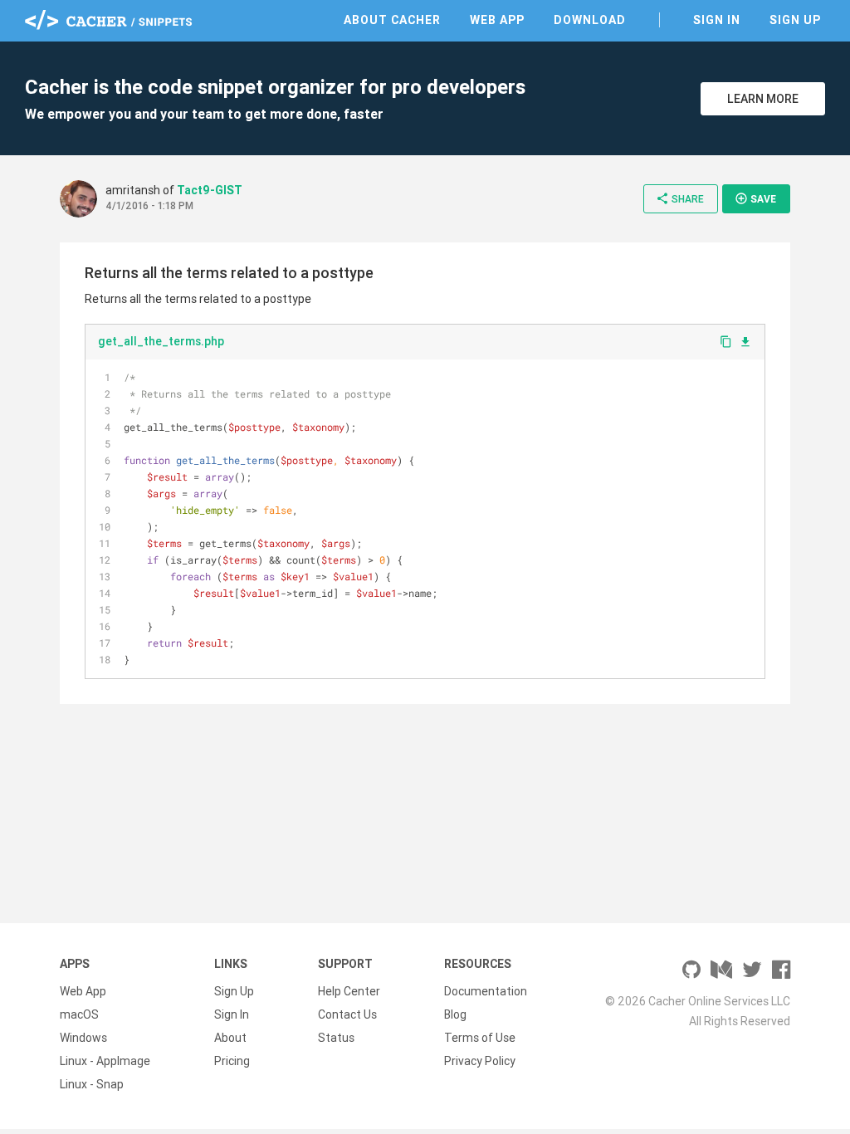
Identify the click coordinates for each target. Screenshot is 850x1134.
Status (336, 1037)
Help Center (349, 991)
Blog (455, 1014)
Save (755, 198)
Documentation (485, 991)
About (230, 1037)
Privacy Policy (479, 1060)
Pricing (232, 1060)
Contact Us (347, 1014)
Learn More (763, 98)
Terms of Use (479, 1037)
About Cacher (392, 19)
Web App (497, 19)
